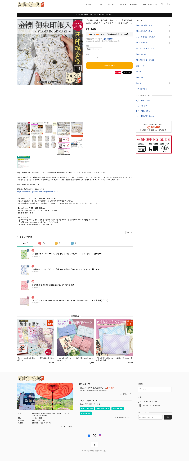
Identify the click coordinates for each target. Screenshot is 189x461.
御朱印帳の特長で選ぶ (144, 31)
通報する (129, 232)
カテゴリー (98, 4)
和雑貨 (138, 83)
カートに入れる (109, 65)
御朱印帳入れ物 (141, 43)
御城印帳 (139, 77)
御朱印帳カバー (141, 54)
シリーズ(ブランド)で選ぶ (145, 37)
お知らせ (123, 4)
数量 (87, 54)
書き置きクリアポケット (145, 48)
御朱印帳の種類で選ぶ (144, 25)
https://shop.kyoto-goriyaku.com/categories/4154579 (37, 192)
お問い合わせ (135, 4)
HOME (88, 4)
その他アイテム (141, 89)
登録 (167, 417)
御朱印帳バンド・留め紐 (145, 60)
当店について (111, 4)
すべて (25, 243)
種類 (87, 46)
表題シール (140, 66)
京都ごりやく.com (150, 4)
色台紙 (138, 72)
